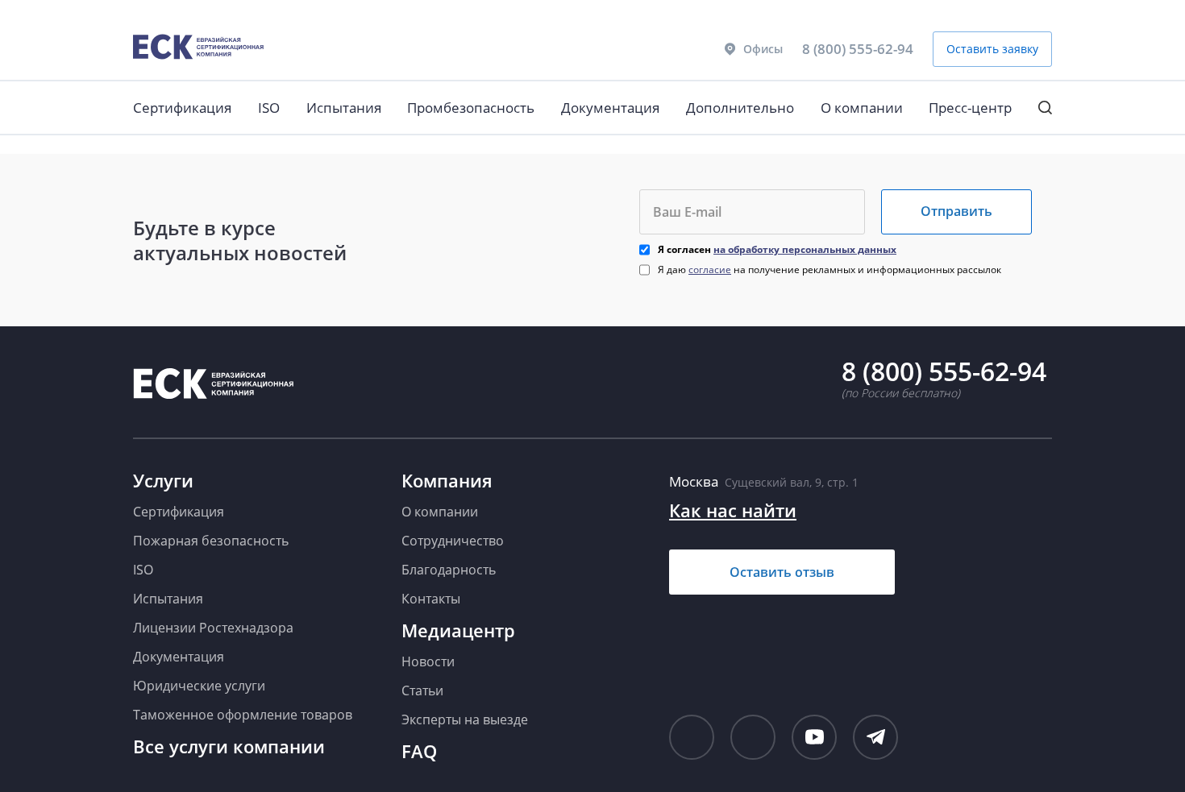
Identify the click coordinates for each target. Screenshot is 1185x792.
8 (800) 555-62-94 (857, 49)
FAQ (419, 751)
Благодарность (448, 569)
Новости (428, 661)
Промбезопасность (470, 107)
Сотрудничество (452, 540)
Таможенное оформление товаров (242, 714)
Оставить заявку (992, 48)
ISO (269, 107)
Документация (610, 107)
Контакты (430, 598)
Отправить (956, 211)
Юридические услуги (199, 685)
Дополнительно (740, 107)
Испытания (343, 107)
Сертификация (182, 107)
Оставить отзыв (782, 572)
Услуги (163, 480)
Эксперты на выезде (464, 719)
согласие (709, 269)
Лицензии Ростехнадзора (213, 627)
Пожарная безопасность (211, 540)
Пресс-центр (970, 107)
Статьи (422, 690)
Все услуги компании (229, 746)
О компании (862, 107)
